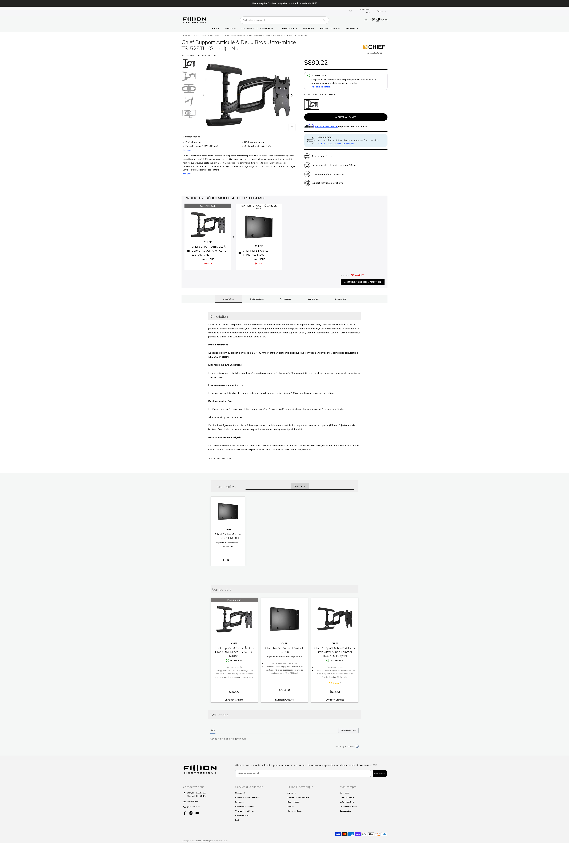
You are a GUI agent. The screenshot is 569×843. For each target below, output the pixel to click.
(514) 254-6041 (325, 143)
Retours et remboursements (247, 797)
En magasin (349, 143)
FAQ (350, 11)
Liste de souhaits (347, 802)
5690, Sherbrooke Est (196, 793)
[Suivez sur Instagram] (190, 813)
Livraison (239, 802)
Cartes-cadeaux (294, 811)
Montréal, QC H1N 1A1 (196, 796)
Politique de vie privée (244, 806)
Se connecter (345, 793)
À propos (291, 793)
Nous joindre (240, 793)
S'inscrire (379, 773)
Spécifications (257, 298)
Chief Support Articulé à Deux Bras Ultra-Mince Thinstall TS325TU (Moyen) (334, 652)
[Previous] (203, 95)
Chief (228, 529)
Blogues (291, 806)
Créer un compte (347, 797)
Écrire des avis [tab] (348, 730)
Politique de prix (242, 815)
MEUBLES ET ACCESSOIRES (195, 36)
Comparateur (345, 811)
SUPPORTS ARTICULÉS (236, 36)
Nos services (293, 802)
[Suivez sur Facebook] (184, 813)
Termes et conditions (244, 811)
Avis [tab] (212, 730)
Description (228, 298)
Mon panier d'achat (348, 806)
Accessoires (285, 298)
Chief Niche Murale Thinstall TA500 (228, 536)
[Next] (291, 95)
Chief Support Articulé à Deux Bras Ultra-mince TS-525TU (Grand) (234, 652)
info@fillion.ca (193, 801)
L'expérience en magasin (298, 797)
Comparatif (313, 298)
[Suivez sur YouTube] (197, 813)
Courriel (337, 143)
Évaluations (340, 298)
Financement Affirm (326, 126)
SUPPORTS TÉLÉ (216, 36)
